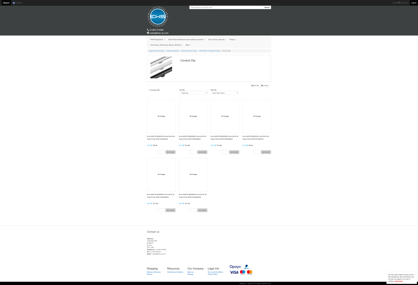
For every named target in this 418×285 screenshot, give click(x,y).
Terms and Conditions (215, 272)
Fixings (233, 40)
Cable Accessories (172, 51)
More (189, 45)
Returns (149, 274)
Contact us (153, 231)
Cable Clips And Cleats (189, 51)
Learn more (398, 281)
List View (265, 85)
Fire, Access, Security (217, 40)
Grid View (256, 85)
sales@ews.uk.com (159, 254)
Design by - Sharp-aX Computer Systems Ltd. (255, 283)
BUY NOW (170, 152)
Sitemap (190, 274)
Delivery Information (154, 272)
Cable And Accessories (156, 51)
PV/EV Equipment (158, 40)
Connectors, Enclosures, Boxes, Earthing (166, 45)
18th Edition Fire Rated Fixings (209, 51)
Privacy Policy (212, 274)
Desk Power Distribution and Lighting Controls (187, 40)
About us (191, 272)
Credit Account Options (175, 272)
